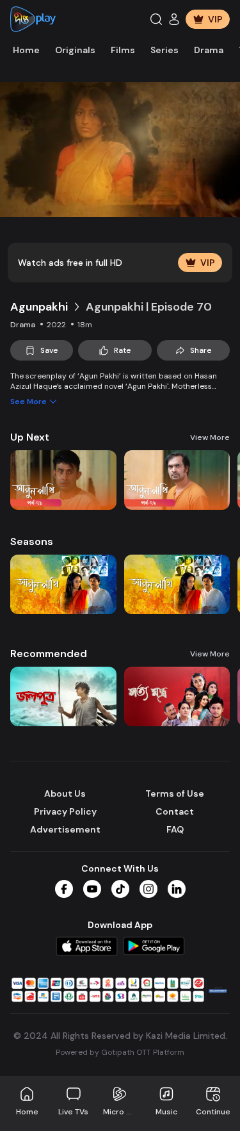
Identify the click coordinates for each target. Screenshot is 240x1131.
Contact (175, 811)
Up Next (29, 437)
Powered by (120, 1052)
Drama (208, 50)
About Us (65, 793)
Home (26, 50)
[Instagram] (148, 889)
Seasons (31, 541)
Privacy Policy (65, 811)
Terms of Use (174, 793)
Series (164, 50)
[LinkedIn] (177, 889)
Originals (75, 50)
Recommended (48, 653)
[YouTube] (92, 889)
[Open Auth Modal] (174, 19)
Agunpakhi (39, 306)
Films (123, 50)
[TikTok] (120, 889)
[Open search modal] (156, 19)
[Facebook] (64, 889)
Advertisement (65, 829)
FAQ (175, 829)
